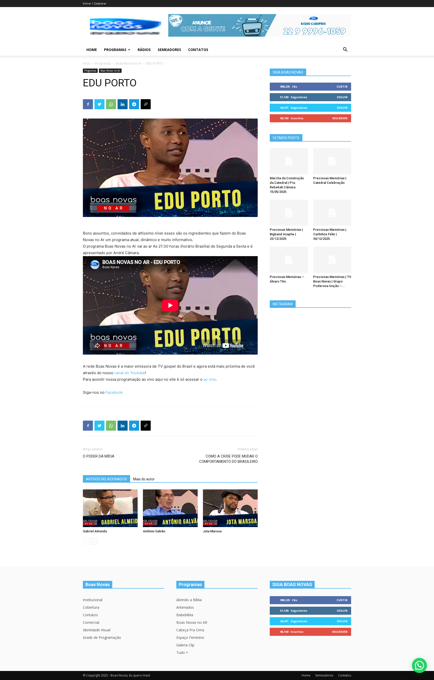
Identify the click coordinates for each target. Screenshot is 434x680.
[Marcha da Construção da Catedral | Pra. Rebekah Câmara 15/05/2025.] (289, 161)
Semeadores (169, 49)
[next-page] (94, 541)
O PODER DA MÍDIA (98, 456)
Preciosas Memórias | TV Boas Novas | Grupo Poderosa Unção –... (332, 281)
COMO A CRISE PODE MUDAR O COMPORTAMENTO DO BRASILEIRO (228, 459)
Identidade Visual (96, 630)
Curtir (342, 86)
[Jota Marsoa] (230, 508)
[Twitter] (99, 104)
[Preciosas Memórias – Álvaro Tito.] (289, 260)
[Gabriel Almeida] (110, 508)
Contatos (198, 49)
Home (91, 49)
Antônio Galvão (154, 531)
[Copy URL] (146, 104)
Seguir (342, 97)
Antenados (185, 607)
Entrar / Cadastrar (94, 3)
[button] (345, 50)
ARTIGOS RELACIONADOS (106, 479)
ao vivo (209, 379)
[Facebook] (88, 104)
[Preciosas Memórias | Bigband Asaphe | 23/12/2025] (289, 213)
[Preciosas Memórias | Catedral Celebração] (332, 161)
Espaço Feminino (190, 637)
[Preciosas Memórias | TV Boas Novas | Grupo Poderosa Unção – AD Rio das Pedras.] (332, 260)
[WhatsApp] (111, 104)
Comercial (91, 622)
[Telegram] (134, 104)
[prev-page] (86, 541)
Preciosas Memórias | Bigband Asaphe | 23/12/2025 (286, 234)
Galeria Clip (185, 645)
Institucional (92, 599)
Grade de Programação (102, 637)
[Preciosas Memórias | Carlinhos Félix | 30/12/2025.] (332, 213)
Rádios (144, 49)
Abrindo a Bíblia (189, 599)
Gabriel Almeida (95, 531)
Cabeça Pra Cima (190, 630)
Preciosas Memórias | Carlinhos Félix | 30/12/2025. (329, 234)
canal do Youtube (129, 372)
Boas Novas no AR (191, 622)
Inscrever (340, 118)
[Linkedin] (123, 104)
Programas (115, 49)
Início (86, 63)
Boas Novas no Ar (128, 63)
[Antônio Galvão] (170, 508)
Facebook (114, 392)
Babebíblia (184, 614)
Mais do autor (144, 479)
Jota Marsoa (212, 531)
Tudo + (182, 652)
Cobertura (91, 607)
